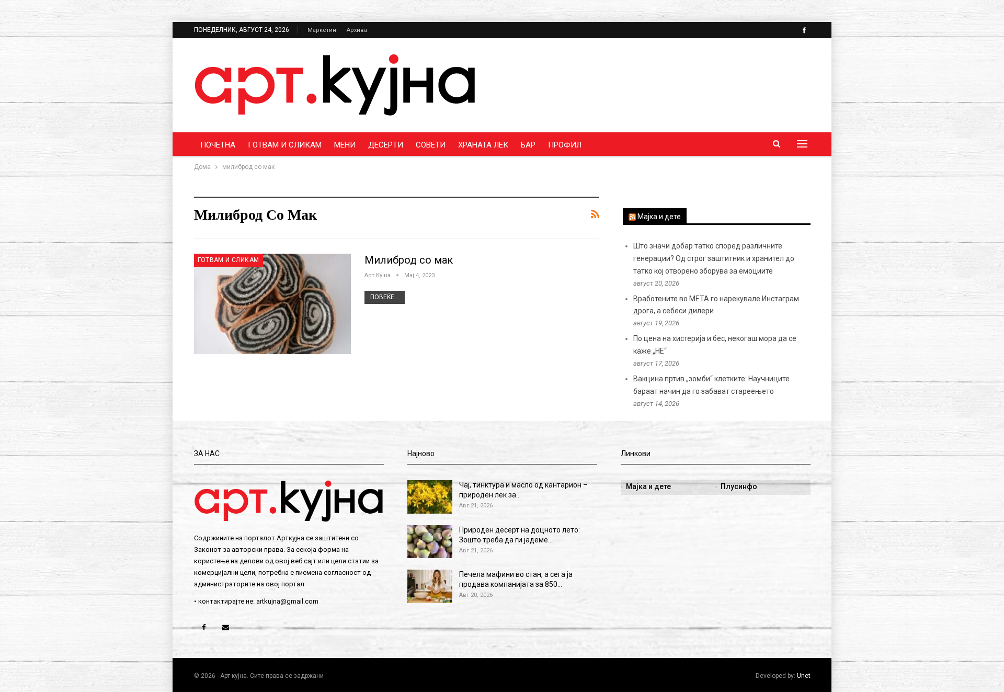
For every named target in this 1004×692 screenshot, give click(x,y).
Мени (345, 145)
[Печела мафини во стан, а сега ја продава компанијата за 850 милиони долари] (429, 586)
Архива (357, 30)
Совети (431, 145)
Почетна (217, 145)
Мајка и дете (659, 216)
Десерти (385, 145)
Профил (564, 145)
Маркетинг (323, 30)
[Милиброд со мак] (272, 304)
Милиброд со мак (408, 260)
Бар (528, 145)
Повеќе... (384, 297)
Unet (804, 675)
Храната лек (483, 145)
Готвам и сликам (285, 145)
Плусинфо (739, 486)
